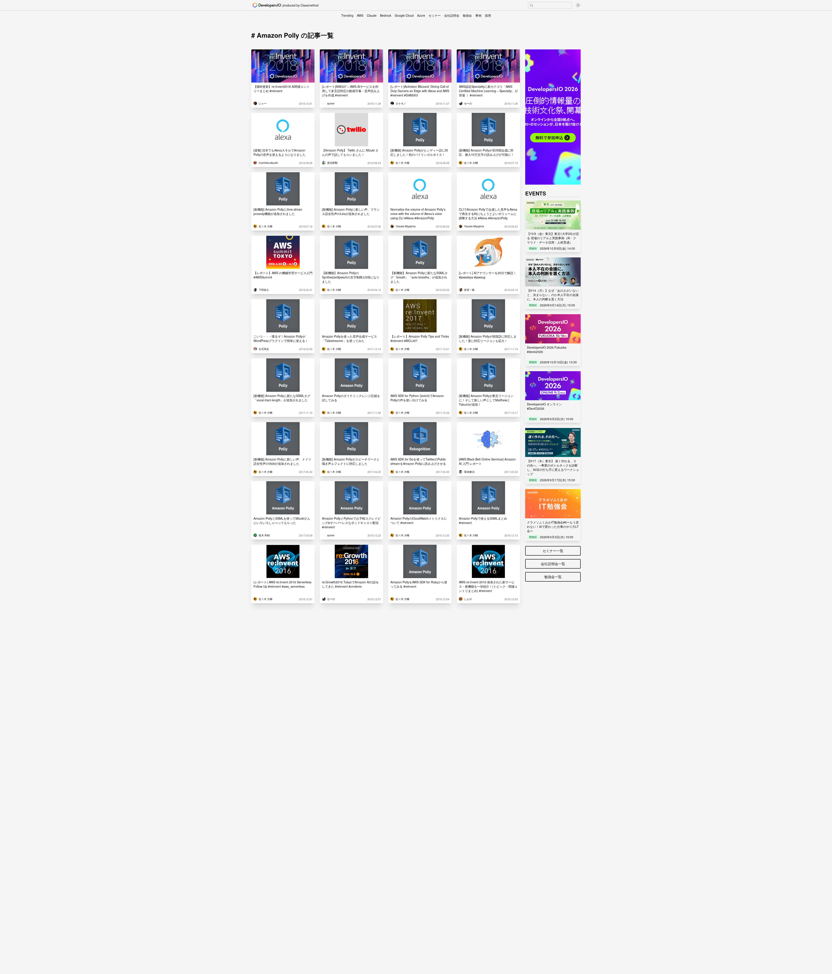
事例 (478, 15)
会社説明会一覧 (553, 563)
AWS (360, 15)
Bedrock (385, 15)
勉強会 (467, 15)
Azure (421, 15)
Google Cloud (404, 15)
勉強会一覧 (553, 576)
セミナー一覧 (553, 550)
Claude (372, 15)
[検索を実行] (531, 5)
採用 (488, 15)
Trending (347, 15)
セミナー (435, 15)
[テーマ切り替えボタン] (578, 5)
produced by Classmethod (300, 5)
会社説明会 (451, 15)
